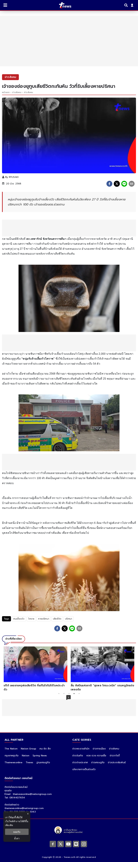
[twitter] (117, 184)
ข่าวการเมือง (99, 748)
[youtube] (68, 844)
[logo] (63, 5)
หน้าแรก (6, 92)
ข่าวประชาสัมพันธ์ (117, 762)
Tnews (29, 762)
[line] (124, 184)
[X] (60, 844)
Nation (25, 755)
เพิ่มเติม (9, 825)
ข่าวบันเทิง (77, 755)
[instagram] (84, 844)
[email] (132, 184)
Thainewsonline (13, 762)
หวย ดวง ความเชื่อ (96, 755)
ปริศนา (68, 619)
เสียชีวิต (57, 619)
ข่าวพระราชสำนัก (80, 748)
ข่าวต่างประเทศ (80, 762)
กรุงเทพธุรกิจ (12, 755)
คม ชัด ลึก (45, 748)
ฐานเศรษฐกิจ (43, 762)
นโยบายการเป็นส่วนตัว (84, 769)
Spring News (40, 755)
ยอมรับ (16, 831)
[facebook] (109, 184)
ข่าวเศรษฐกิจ (98, 762)
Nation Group (28, 748)
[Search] (126, 5)
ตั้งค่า (17, 838)
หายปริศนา (43, 619)
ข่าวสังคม (16, 92)
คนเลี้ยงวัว (19, 619)
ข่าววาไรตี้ (115, 755)
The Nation (11, 748)
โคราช (31, 619)
